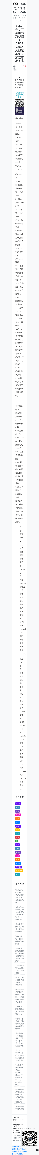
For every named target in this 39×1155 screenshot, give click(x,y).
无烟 (17, 856)
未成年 (18, 826)
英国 (17, 844)
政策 (17, 833)
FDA (17, 859)
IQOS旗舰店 (16, 1146)
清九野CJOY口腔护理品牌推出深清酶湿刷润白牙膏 (19, 1055)
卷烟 (17, 837)
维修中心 (17, 16)
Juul (17, 848)
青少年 (18, 863)
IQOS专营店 (20, 1149)
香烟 (17, 811)
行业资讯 (22, 18)
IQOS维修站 (18, 1136)
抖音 (17, 874)
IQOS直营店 (18, 1154)
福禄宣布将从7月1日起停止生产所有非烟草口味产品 (19, 1024)
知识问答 (19, 21)
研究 (17, 822)
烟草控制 (18, 867)
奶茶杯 (18, 852)
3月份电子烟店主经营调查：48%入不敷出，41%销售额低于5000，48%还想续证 (19, 1075)
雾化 (17, 830)
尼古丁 (18, 815)
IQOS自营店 (16, 1151)
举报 (24, 66)
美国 (17, 818)
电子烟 (18, 804)
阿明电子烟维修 (18, 1139)
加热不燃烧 (19, 870)
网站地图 (19, 1141)
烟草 (17, 807)
